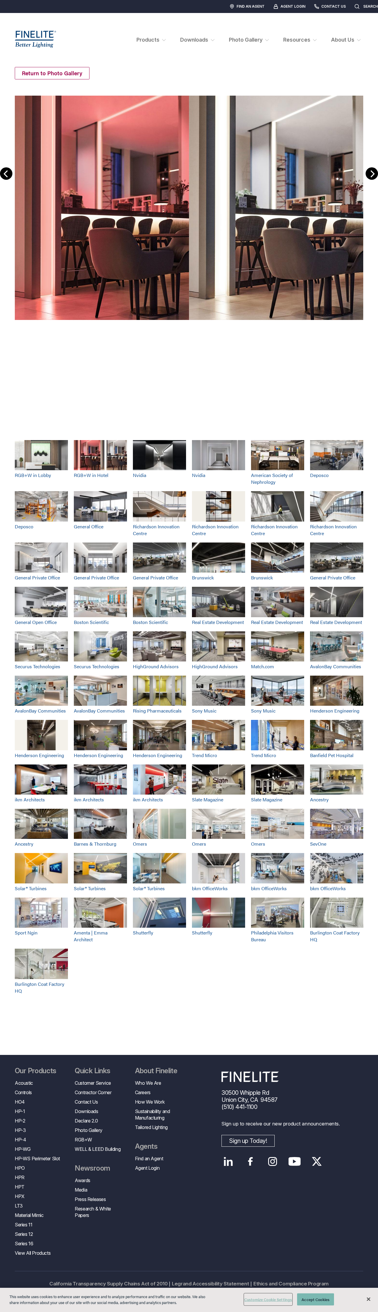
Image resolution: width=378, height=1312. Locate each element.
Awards (82, 1180)
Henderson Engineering (334, 710)
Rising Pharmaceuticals (157, 710)
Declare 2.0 (86, 1121)
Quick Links (92, 1071)
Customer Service (93, 1083)
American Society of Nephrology (272, 478)
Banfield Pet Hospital (331, 755)
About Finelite (156, 1071)
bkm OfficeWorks (210, 888)
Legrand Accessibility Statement (210, 1284)
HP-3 (20, 1130)
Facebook (250, 1161)
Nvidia (139, 475)
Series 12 (24, 1234)
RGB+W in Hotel (91, 475)
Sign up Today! (248, 1140)
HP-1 (20, 1111)
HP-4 (20, 1140)
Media (81, 1190)
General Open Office (36, 622)
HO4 (20, 1102)
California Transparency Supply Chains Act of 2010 (108, 1284)
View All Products (32, 1253)
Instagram (272, 1161)
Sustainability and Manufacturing (152, 1114)
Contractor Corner (93, 1092)
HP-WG (23, 1149)
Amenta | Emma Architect (90, 936)
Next (372, 173)
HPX (20, 1196)
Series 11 (23, 1225)
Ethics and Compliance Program (291, 1284)
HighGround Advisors (156, 666)
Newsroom (92, 1168)
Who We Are (148, 1083)
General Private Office (37, 577)
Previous (6, 173)
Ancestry (319, 799)
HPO (20, 1168)
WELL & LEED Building (97, 1149)
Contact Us (333, 6)
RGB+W (83, 1140)
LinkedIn (228, 1161)
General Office (88, 526)
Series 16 (24, 1243)
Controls (23, 1092)
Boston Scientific (91, 622)
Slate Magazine (207, 799)
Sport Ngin (26, 932)
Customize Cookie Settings (268, 1299)
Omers (140, 843)
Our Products (35, 1071)
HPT (20, 1187)
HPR (20, 1177)
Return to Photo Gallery (52, 73)
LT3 (19, 1206)
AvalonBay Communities (335, 666)
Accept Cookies (316, 1299)
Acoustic (24, 1083)
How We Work (150, 1102)
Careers (143, 1092)
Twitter (316, 1161)
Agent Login (293, 6)
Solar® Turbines (31, 888)
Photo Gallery (88, 1130)
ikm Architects (30, 799)
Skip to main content (21, 15)
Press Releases (90, 1199)
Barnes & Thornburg (95, 843)
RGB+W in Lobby (33, 475)
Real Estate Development (218, 622)
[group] (189, 203)
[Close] (368, 1299)
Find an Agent (251, 6)
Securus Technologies (37, 666)
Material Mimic (29, 1215)
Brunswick (203, 577)
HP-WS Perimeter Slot (37, 1158)
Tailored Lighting (151, 1127)
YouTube (294, 1161)
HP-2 (20, 1121)
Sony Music (204, 710)
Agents (146, 1146)
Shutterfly (143, 932)
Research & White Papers (93, 1212)
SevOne (318, 843)
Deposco (319, 475)
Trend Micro (204, 755)
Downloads (86, 1111)
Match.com (262, 666)
